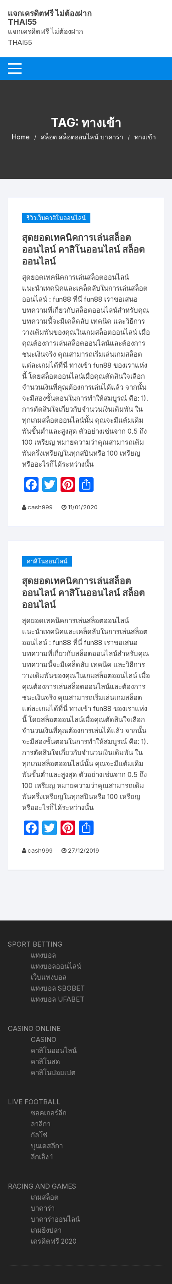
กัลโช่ (39, 1134)
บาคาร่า (43, 1208)
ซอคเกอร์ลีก (49, 1112)
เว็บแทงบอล (49, 977)
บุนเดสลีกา (47, 1145)
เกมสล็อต (45, 1197)
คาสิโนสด (45, 1061)
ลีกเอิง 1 (42, 1156)
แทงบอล (43, 955)
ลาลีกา (40, 1123)
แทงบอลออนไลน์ (56, 966)
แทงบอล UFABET (57, 999)
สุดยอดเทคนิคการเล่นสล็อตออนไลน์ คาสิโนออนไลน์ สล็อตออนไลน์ (83, 249)
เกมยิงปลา (46, 1230)
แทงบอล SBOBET (58, 988)
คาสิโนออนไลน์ (47, 561)
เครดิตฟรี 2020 (54, 1241)
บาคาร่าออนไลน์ (55, 1219)
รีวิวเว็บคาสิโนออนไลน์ (56, 217)
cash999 (40, 507)
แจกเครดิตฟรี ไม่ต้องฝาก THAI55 (50, 18)
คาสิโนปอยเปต (53, 1072)
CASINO (43, 1039)
